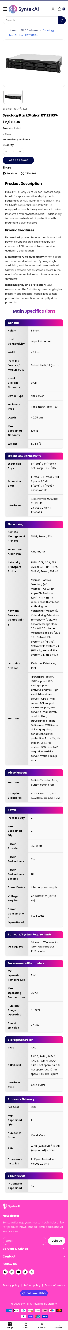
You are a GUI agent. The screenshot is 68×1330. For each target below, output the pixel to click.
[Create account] (53, 9)
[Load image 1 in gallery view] (13, 97)
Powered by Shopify (45, 1304)
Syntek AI (26, 1304)
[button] (5, 9)
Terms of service (54, 1285)
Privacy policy (11, 1285)
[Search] (62, 20)
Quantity (8, 145)
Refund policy (32, 1285)
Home (13, 30)
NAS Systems (29, 30)
